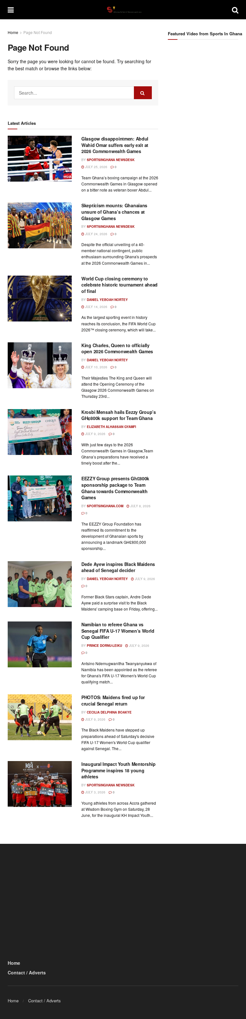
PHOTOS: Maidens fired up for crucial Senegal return (113, 700)
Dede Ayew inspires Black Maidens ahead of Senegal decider (118, 567)
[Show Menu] (11, 9)
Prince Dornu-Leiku (104, 645)
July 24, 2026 (95, 234)
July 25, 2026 (95, 167)
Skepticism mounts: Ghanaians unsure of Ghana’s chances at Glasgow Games (114, 211)
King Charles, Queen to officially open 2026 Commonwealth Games (117, 348)
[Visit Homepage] (122, 9)
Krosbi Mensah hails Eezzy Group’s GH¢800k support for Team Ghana (118, 415)
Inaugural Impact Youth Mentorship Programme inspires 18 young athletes (118, 770)
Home (13, 32)
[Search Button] (235, 9)
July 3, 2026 (94, 792)
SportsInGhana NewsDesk (111, 160)
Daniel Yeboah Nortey (107, 299)
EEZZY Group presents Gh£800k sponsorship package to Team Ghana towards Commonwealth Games (115, 488)
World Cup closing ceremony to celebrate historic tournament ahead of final (119, 284)
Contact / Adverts (27, 972)
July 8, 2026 (140, 506)
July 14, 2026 (95, 306)
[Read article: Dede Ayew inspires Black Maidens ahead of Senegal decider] (40, 584)
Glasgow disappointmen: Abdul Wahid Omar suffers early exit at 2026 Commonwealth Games (114, 144)
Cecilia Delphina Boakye (109, 712)
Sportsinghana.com (105, 506)
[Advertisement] (207, 85)
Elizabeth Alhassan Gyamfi (111, 426)
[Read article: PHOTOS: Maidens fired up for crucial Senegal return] (40, 717)
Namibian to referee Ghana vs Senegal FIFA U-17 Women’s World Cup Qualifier (117, 630)
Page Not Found (37, 32)
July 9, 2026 (94, 434)
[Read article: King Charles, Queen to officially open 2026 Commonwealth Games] (40, 365)
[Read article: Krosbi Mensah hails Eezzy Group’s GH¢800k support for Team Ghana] (40, 432)
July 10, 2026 (95, 367)
